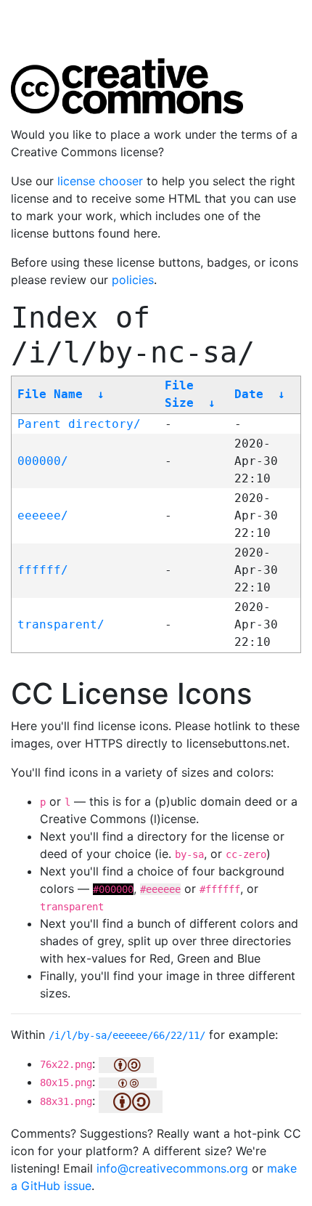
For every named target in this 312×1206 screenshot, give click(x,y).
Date (248, 394)
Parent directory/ (79, 424)
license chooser (100, 181)
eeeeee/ (42, 515)
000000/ (42, 461)
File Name (50, 394)
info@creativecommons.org (172, 1168)
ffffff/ (42, 570)
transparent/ (60, 624)
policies (133, 279)
